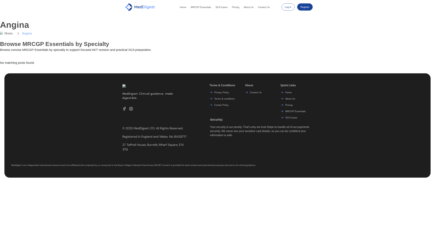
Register (304, 7)
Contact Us (264, 7)
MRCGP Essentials (201, 7)
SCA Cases (221, 7)
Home (183, 7)
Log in (288, 7)
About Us (249, 7)
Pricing (235, 7)
